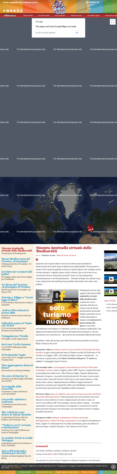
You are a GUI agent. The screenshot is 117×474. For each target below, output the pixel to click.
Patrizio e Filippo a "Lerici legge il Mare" (17, 298)
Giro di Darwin (60, 15)
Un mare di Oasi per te (14, 376)
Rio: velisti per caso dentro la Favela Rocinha (16, 413)
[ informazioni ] (16, 468)
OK (76, 33)
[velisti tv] (93, 3)
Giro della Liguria (93, 15)
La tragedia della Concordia (11, 388)
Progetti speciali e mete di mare (67, 472)
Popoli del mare (76, 15)
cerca (89, 7)
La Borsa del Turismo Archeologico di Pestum (15, 286)
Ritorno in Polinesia (88, 472)
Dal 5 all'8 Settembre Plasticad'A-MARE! (13, 452)
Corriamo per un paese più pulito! (16, 273)
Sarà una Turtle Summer (16, 344)
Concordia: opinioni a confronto (13, 400)
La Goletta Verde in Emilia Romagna (17, 439)
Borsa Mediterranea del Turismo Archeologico (15, 260)
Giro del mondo (43, 15)
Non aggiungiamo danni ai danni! (17, 366)
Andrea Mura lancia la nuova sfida (15, 311)
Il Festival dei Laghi (13, 355)
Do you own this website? (46, 33)
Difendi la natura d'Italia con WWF (16, 324)
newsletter (90, 5)
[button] (89, 230)
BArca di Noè (28, 15)
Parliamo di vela (48, 255)
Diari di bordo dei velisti (44, 472)
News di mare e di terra (66, 255)
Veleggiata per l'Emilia (14, 336)
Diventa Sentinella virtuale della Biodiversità (16, 249)
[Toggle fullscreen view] (113, 22)
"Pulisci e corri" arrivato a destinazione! (16, 426)
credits (89, 9)
